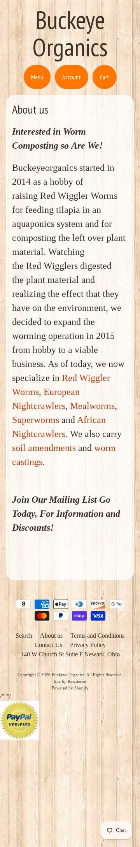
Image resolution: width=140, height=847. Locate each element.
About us (51, 635)
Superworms (35, 420)
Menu (37, 77)
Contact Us (48, 645)
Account (71, 77)
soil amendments (44, 448)
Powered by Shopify (70, 688)
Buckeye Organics (70, 33)
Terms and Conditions (97, 635)
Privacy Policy (88, 645)
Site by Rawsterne (70, 681)
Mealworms (92, 406)
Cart (104, 77)
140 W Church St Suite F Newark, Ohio (70, 654)
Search (24, 635)
